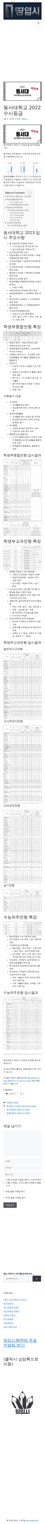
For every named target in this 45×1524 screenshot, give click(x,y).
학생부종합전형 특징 (15, 199)
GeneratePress (32, 1520)
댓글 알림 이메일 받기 (15, 1191)
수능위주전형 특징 (14, 223)
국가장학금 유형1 (11, 1307)
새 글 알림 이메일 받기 (16, 1197)
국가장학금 (8, 1303)
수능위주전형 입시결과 (18, 225)
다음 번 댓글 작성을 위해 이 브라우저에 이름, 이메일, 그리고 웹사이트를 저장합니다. (23, 1183)
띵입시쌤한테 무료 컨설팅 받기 (20, 1342)
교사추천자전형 (19, 215)
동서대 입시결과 (29, 1106)
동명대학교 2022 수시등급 (18, 1113)
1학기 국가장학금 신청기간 (15, 1299)
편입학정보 (8, 1323)
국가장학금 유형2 (11, 1311)
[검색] (37, 1279)
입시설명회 (8, 1319)
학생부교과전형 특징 (15, 207)
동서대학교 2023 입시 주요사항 (18, 196)
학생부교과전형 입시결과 (19, 210)
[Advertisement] (22, 52)
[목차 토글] (28, 193)
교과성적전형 (18, 218)
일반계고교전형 (18, 213)
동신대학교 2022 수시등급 (18, 1109)
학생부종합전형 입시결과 (19, 205)
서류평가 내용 (18, 202)
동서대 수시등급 (14, 1106)
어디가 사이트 (25, 1081)
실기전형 (17, 220)
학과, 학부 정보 (10, 1327)
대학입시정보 (12, 1102)
